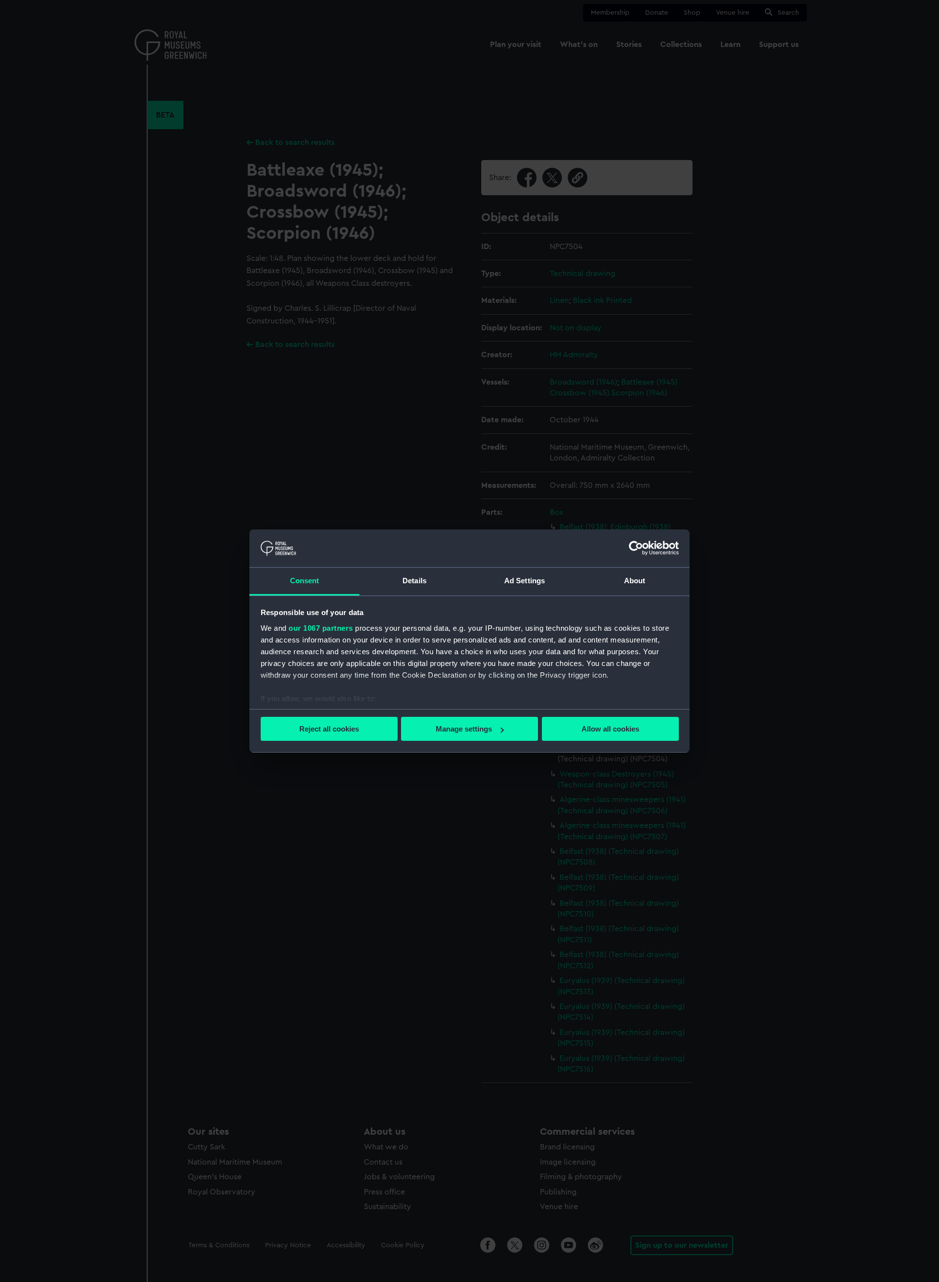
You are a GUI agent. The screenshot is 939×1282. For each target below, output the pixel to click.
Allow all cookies (610, 729)
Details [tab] (414, 580)
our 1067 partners (321, 628)
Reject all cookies (329, 729)
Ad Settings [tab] (524, 580)
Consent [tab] (304, 580)
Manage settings (464, 729)
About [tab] (635, 580)
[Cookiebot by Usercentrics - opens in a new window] (636, 548)
